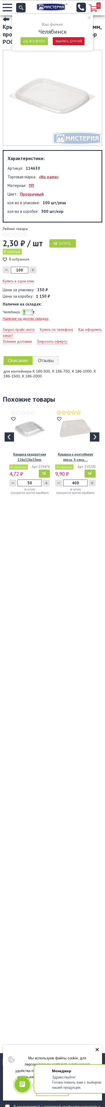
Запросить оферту (52, 341)
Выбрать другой (68, 41)
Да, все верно (34, 41)
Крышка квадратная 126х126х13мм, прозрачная (29, 457)
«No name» (49, 176)
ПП (31, 185)
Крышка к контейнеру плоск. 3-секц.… (75, 457)
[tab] (18, 360)
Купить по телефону (56, 329)
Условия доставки (17, 341)
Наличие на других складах (25, 318)
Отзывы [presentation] (46, 360)
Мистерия (51, 7)
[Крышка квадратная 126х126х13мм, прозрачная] (29, 429)
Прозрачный (32, 194)
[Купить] (44, 474)
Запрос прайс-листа (19, 329)
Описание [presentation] (18, 360)
